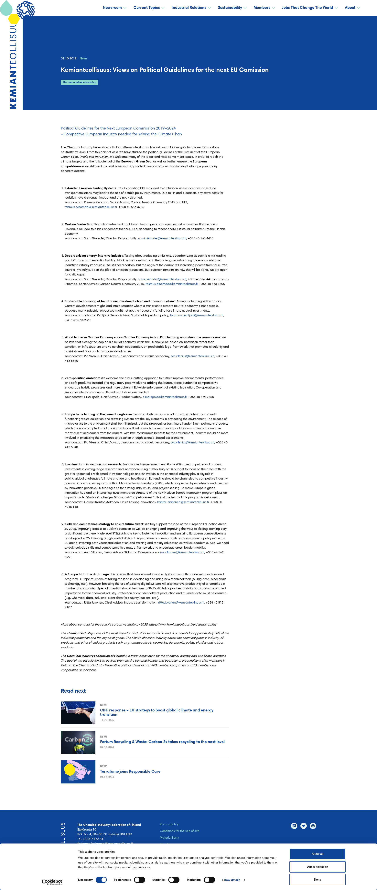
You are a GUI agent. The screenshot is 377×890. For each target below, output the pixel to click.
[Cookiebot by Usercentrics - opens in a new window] (52, 882)
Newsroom (112, 8)
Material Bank (169, 837)
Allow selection (317, 866)
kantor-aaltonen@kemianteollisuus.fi (183, 502)
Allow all (317, 853)
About (350, 8)
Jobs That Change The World (307, 8)
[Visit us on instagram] (313, 826)
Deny (317, 879)
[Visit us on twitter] (303, 826)
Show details (231, 880)
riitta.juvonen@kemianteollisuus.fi (181, 602)
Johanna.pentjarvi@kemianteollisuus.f (196, 315)
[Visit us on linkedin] (294, 826)
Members (262, 8)
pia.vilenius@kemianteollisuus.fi (192, 356)
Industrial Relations (189, 8)
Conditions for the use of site (179, 831)
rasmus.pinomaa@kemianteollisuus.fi (91, 207)
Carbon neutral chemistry (79, 82)
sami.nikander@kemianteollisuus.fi (162, 238)
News (83, 58)
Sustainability (230, 8)
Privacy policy (169, 824)
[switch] (139, 880)
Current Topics (147, 8)
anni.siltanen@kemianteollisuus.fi (181, 552)
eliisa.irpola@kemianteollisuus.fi (165, 397)
